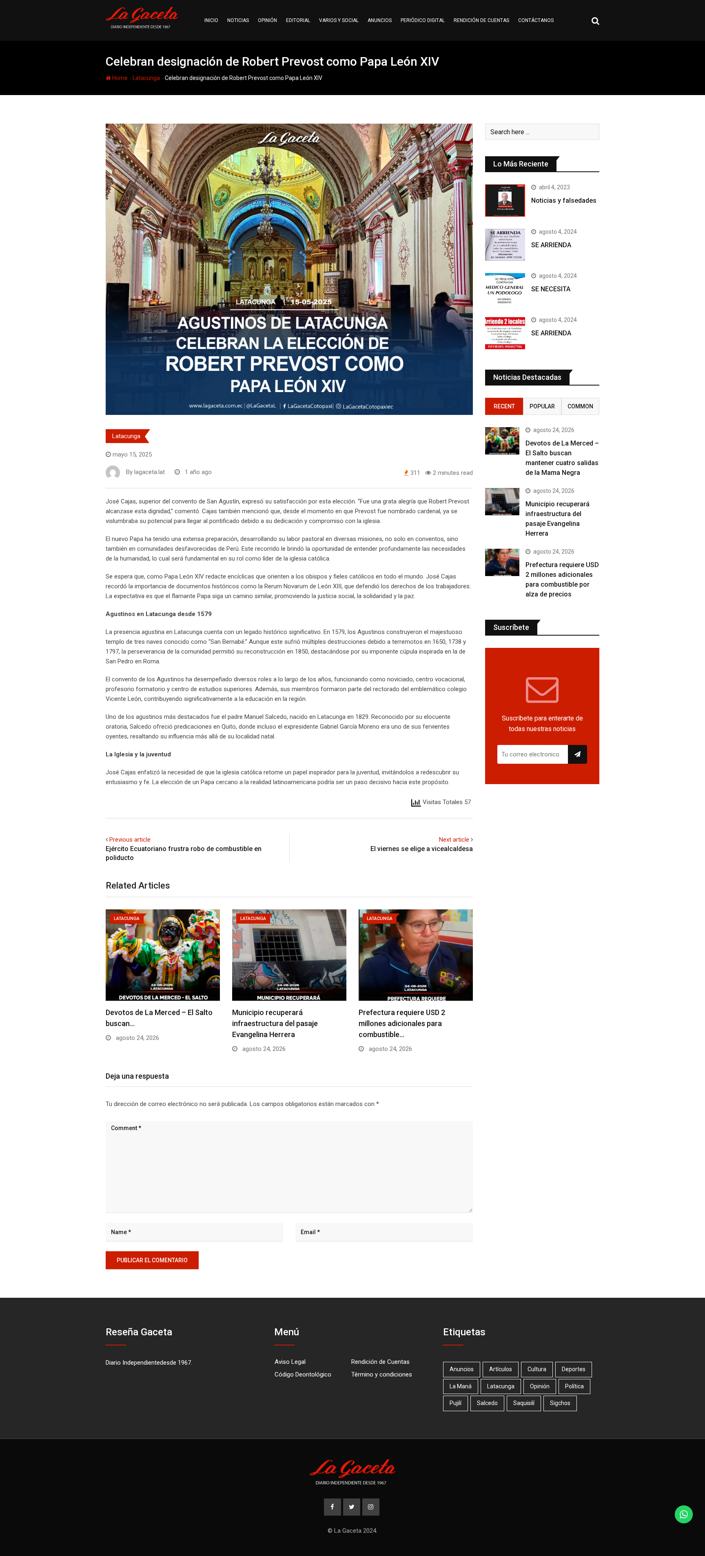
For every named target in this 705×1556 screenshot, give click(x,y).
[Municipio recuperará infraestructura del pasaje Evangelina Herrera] (502, 501)
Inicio (211, 20)
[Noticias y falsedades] (505, 200)
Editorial (298, 20)
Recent (504, 406)
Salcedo (487, 1403)
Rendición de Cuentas (380, 1361)
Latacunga (146, 78)
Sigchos (560, 1403)
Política (574, 1386)
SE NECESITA (550, 289)
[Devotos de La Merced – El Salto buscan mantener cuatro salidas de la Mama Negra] (502, 440)
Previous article (130, 839)
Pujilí (455, 1403)
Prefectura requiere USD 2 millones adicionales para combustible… (402, 1023)
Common (580, 406)
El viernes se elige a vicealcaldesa (421, 849)
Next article (454, 839)
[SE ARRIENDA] (505, 245)
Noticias (238, 20)
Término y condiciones (381, 1374)
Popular (542, 406)
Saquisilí (523, 1403)
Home (119, 78)
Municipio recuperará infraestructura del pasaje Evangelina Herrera (275, 1023)
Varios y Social (339, 20)
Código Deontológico (303, 1374)
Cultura (537, 1369)
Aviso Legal (290, 1361)
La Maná (461, 1386)
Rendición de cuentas (481, 20)
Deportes (573, 1369)
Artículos (500, 1369)
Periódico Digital (423, 20)
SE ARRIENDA (551, 245)
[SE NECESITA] (505, 289)
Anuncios (380, 20)
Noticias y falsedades (563, 200)
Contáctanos (536, 20)
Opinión (267, 20)
